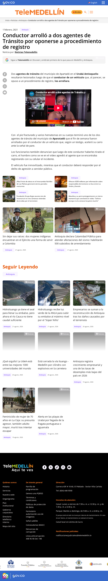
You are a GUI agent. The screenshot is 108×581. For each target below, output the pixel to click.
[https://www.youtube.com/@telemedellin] (69, 467)
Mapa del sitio (9, 526)
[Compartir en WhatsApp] (5, 86)
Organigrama (8, 499)
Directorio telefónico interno (7, 519)
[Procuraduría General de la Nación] (67, 564)
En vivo (78, 12)
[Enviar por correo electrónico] (5, 92)
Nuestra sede (8, 494)
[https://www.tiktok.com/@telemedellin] (57, 467)
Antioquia (23, 20)
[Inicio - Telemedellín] (39, 11)
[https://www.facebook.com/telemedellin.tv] (44, 467)
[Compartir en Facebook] (5, 74)
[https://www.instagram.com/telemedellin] (63, 467)
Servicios (6, 490)
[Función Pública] (16, 564)
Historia (6, 486)
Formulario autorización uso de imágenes (34, 514)
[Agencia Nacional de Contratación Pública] (50, 564)
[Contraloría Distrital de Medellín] (101, 564)
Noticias (14, 20)
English (94, 2)
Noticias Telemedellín (26, 52)
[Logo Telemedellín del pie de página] (18, 467)
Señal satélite (32, 521)
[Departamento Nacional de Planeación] (33, 564)
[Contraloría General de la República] (84, 564)
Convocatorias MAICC (35, 525)
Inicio (7, 20)
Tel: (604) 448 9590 (64, 490)
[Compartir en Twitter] (5, 80)
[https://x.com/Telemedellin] (51, 467)
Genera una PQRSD (34, 493)
